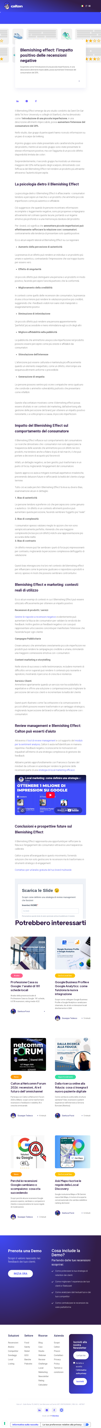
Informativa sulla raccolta (25, 1424)
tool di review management (41, 740)
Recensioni (13, 1342)
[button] (91, 6)
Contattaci (58, 1355)
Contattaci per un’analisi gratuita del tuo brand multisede (43, 869)
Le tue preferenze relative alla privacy (62, 1424)
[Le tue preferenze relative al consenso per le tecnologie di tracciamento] (4, 1423)
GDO (26, 1355)
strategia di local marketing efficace (56, 770)
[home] (13, 5)
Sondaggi (12, 1355)
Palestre (28, 1363)
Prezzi (57, 1351)
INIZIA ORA (20, 1273)
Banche (27, 1359)
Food (26, 1342)
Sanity (27, 1347)
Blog (40, 1342)
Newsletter (43, 1376)
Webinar (42, 1355)
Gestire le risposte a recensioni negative (35, 616)
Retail (27, 1351)
